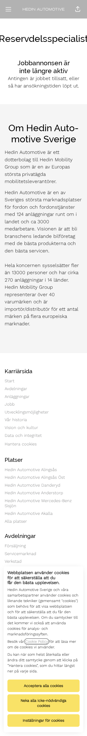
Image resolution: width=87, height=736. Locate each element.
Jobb (10, 404)
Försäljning (15, 545)
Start (9, 380)
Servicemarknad (20, 553)
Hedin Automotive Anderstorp (34, 492)
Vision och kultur (21, 427)
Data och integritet (23, 435)
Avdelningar (16, 388)
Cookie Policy (36, 641)
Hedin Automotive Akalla (29, 513)
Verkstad (13, 561)
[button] (77, 9)
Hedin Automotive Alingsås (31, 469)
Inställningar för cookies (43, 720)
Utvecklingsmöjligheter (27, 412)
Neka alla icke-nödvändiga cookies (43, 703)
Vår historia (16, 419)
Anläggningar (17, 396)
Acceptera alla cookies (43, 685)
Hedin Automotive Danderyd (32, 485)
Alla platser (16, 521)
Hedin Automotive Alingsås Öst (35, 477)
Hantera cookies (21, 443)
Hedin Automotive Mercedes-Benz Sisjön (38, 503)
